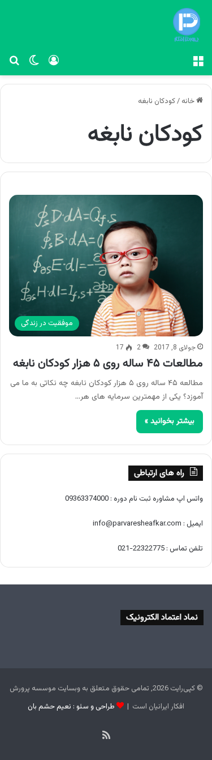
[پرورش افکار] (187, 25)
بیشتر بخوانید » (169, 421)
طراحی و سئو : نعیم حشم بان (71, 706)
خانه (188, 101)
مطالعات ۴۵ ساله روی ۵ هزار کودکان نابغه (108, 364)
